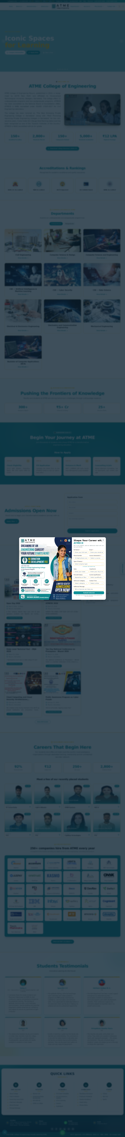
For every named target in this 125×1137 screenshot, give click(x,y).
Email (91, 549)
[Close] (103, 540)
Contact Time (93, 580)
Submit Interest (89, 593)
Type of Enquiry (78, 561)
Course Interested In (95, 555)
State (75, 569)
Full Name (77, 549)
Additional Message (79, 586)
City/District (92, 569)
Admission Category (79, 580)
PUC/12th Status (78, 574)
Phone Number (78, 555)
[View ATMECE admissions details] (45, 568)
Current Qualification (95, 574)
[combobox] (96, 558)
